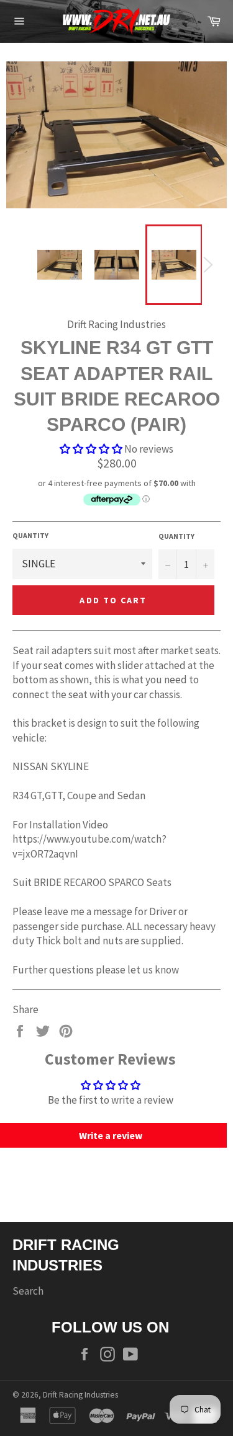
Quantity (176, 536)
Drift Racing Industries (80, 1394)
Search (27, 1291)
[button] (91, 449)
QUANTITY (30, 535)
